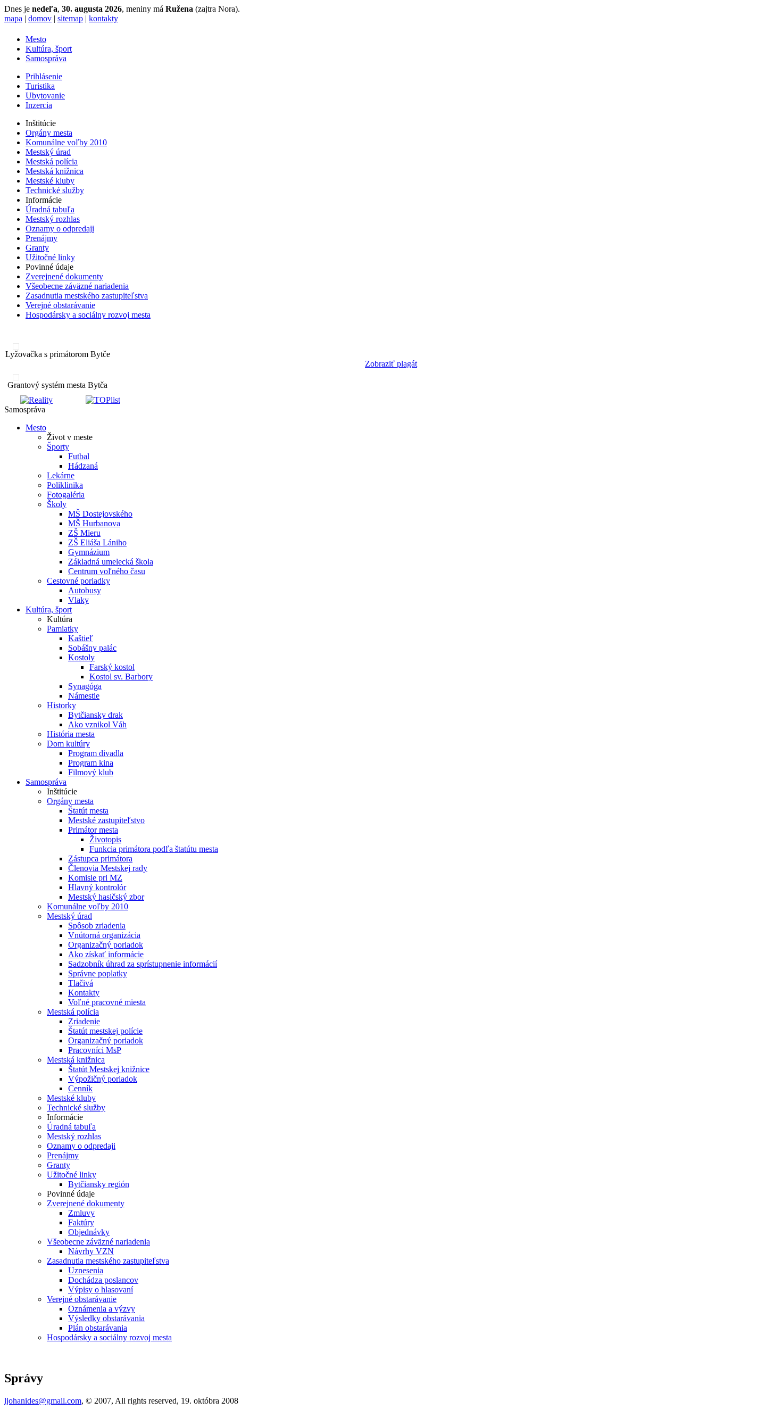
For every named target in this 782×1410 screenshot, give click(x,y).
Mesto (36, 39)
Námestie (83, 695)
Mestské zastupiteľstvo (106, 820)
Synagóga (85, 686)
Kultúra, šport (49, 48)
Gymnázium (89, 552)
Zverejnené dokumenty (64, 276)
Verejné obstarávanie (60, 305)
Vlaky (78, 599)
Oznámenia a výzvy (101, 1308)
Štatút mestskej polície (105, 1030)
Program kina (90, 762)
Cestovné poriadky (78, 580)
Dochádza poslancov (103, 1279)
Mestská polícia (52, 161)
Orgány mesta (49, 132)
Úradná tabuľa (50, 209)
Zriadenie (84, 1021)
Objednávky (89, 1232)
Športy (58, 446)
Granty (37, 247)
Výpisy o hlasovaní (100, 1289)
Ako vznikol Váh (97, 724)
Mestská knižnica (55, 171)
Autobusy (84, 590)
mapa (13, 18)
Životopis (105, 839)
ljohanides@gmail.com (42, 1400)
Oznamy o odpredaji (60, 228)
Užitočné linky (50, 257)
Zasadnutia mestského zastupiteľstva (87, 295)
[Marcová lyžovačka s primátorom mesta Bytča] (11, 346)
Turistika (40, 85)
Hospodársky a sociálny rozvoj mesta (88, 314)
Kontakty (83, 992)
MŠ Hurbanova (94, 523)
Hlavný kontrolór (97, 887)
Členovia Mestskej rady (107, 868)
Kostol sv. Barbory (121, 676)
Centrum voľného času (106, 571)
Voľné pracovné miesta (107, 1002)
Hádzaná (83, 465)
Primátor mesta (93, 829)
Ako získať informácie (106, 954)
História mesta (71, 734)
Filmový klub (90, 772)
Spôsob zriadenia (97, 925)
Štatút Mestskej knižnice (108, 1069)
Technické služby (55, 190)
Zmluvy (81, 1212)
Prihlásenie (44, 76)
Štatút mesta (88, 810)
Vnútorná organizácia (104, 935)
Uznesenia (85, 1270)
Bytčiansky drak (95, 714)
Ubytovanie (45, 95)
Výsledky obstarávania (106, 1318)
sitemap (70, 18)
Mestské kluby (50, 180)
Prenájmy (41, 238)
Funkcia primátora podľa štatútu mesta (153, 848)
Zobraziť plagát (391, 363)
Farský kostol (112, 666)
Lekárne (60, 475)
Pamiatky (62, 628)
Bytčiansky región (98, 1184)
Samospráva (46, 58)
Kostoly (81, 657)
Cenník (80, 1088)
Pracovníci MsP (94, 1050)
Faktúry (81, 1222)
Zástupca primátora (100, 858)
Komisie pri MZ (95, 877)
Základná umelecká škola (110, 561)
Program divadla (95, 753)
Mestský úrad (48, 151)
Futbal (78, 456)
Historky (61, 705)
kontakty (103, 18)
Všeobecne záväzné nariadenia (77, 286)
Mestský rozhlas (53, 218)
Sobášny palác (92, 647)
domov (40, 18)
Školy (56, 504)
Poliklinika (65, 485)
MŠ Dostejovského (100, 513)
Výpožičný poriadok (102, 1078)
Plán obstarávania (97, 1327)
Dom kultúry (68, 743)
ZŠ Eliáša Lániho (97, 542)
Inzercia (39, 105)
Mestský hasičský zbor (106, 896)
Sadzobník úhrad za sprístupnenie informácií (142, 963)
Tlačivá (80, 983)
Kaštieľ (80, 638)
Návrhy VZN (91, 1251)
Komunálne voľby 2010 (66, 142)
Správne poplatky (97, 973)
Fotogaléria (66, 494)
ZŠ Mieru (84, 532)
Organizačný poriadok (105, 944)
